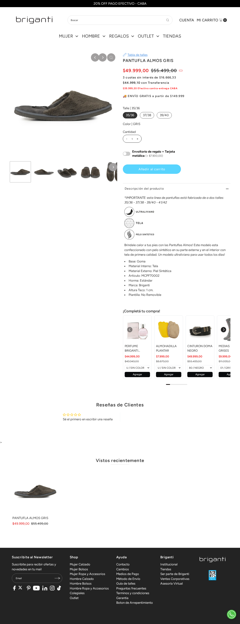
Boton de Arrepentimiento (134, 602)
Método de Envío (128, 579)
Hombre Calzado (82, 579)
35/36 (130, 115)
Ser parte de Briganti (174, 574)
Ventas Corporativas (174, 579)
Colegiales (77, 593)
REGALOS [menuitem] (119, 36)
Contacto (123, 564)
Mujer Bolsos (79, 569)
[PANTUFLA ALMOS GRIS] (35, 491)
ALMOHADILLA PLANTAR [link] (166, 348)
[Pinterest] (28, 588)
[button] (223, 329)
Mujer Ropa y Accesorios (87, 574)
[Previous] (95, 57)
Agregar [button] (137, 374)
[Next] (102, 57)
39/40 (164, 115)
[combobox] (120, 20)
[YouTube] (36, 588)
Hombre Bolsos (81, 583)
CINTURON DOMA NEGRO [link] (199, 348)
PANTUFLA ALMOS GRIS (30, 518)
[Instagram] (52, 588)
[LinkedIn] (44, 588)
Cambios (122, 569)
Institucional (169, 564)
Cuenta (186, 20)
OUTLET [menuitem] (146, 36)
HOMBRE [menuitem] (91, 36)
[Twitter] (21, 588)
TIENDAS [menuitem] (172, 36)
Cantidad (129, 132)
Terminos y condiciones (132, 593)
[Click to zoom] (111, 57)
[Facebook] (14, 588)
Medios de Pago (127, 574)
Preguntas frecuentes (131, 588)
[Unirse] (57, 578)
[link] (137, 329)
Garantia (122, 598)
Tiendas (165, 569)
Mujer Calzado (80, 564)
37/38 (147, 115)
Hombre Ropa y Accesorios (89, 588)
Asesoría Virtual (171, 583)
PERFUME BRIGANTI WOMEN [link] (131, 348)
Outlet (74, 598)
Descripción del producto (144, 188)
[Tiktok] (59, 588)
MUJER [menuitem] (66, 36)
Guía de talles (125, 583)
